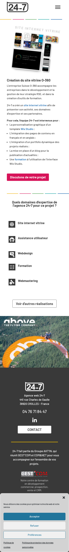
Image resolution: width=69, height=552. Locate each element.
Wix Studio (27, 128)
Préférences (34, 534)
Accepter (34, 516)
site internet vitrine (35, 105)
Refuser (34, 525)
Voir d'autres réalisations (34, 304)
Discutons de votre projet (28, 177)
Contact (34, 430)
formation (20, 159)
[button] (63, 497)
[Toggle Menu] (57, 7)
